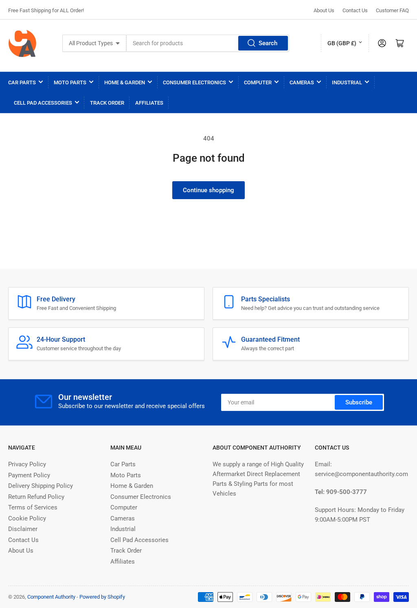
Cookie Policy (27, 518)
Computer (258, 82)
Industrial (347, 82)
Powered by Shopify (102, 597)
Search (268, 43)
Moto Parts (70, 82)
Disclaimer (22, 529)
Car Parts (22, 82)
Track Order (107, 103)
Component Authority (51, 597)
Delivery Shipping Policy (40, 485)
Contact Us (355, 10)
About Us (324, 10)
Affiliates (149, 103)
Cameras (302, 82)
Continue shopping (208, 190)
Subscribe (358, 402)
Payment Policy (29, 475)
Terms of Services (32, 507)
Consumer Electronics (194, 82)
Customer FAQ (392, 10)
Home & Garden (124, 82)
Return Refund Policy (36, 496)
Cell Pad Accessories (43, 103)
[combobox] (207, 43)
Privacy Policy (27, 464)
